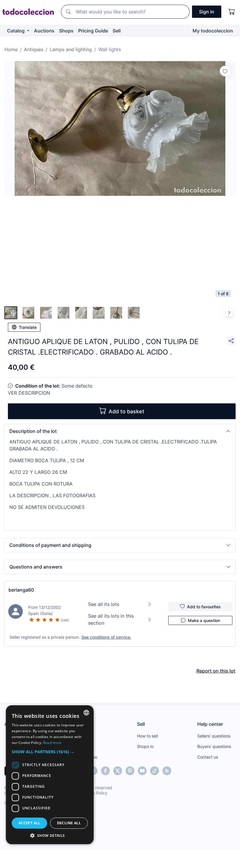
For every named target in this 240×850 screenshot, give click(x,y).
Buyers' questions (214, 746)
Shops (66, 31)
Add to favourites (204, 606)
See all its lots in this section (111, 619)
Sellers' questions (213, 735)
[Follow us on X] (117, 770)
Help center (210, 724)
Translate (28, 327)
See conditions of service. (106, 637)
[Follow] (225, 71)
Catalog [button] (16, 31)
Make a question (204, 620)
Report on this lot (215, 671)
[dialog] (50, 774)
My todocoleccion (213, 31)
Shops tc (145, 746)
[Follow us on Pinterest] (130, 770)
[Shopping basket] (231, 11)
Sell (117, 31)
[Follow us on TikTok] (154, 770)
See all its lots (103, 604)
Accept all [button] (29, 822)
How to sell (147, 735)
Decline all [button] (69, 822)
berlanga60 (21, 590)
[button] (120, 431)
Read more (52, 742)
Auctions (44, 31)
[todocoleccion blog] (166, 770)
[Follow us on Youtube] (142, 770)
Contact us (207, 756)
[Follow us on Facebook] (105, 770)
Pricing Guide (93, 31)
